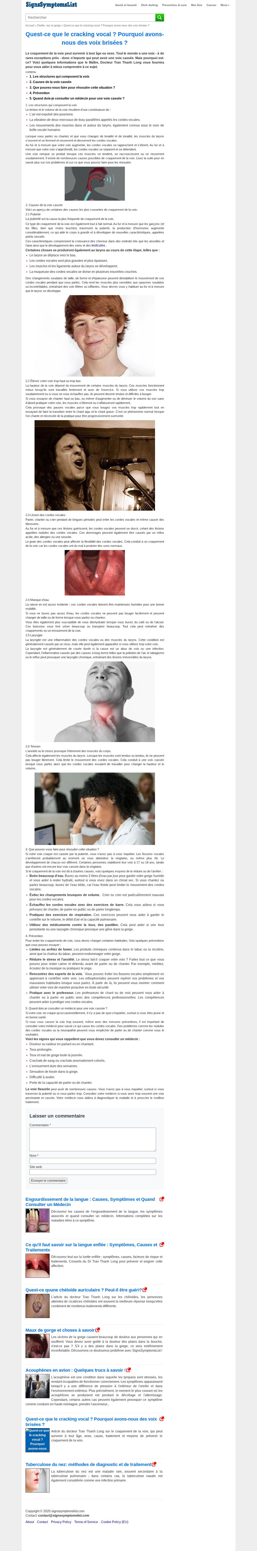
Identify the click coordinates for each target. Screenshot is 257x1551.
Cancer (211, 5)
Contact (42, 1522)
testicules (98, 245)
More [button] (224, 5)
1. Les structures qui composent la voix (59, 76)
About (29, 1522)
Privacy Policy (61, 1522)
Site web (36, 1167)
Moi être (196, 5)
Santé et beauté (126, 5)
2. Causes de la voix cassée (51, 82)
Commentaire (40, 1125)
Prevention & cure (174, 5)
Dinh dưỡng (149, 5)
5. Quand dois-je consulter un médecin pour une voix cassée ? (77, 98)
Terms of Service (86, 1522)
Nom (34, 1155)
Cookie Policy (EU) (114, 1522)
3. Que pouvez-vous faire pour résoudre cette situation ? (73, 87)
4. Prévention (40, 93)
